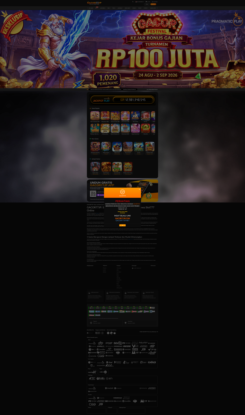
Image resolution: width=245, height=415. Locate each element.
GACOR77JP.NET (122, 220)
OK (122, 225)
